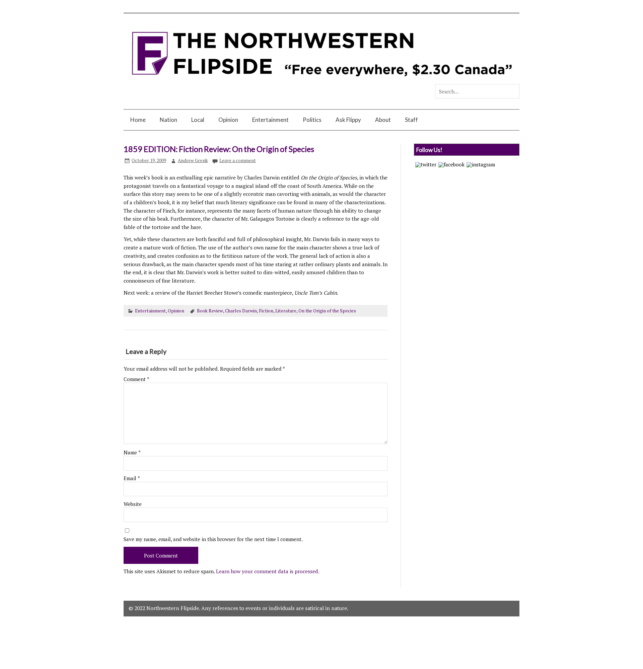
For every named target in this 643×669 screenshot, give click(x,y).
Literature (285, 311)
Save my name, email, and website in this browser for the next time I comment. (213, 539)
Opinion (228, 119)
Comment (136, 379)
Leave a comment (237, 160)
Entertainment (270, 119)
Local (197, 119)
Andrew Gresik (193, 160)
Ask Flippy (348, 119)
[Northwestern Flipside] (321, 81)
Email (132, 478)
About (383, 119)
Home (138, 119)
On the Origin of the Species (327, 311)
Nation (168, 119)
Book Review (210, 311)
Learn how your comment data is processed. (267, 571)
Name (132, 452)
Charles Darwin (241, 311)
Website (133, 504)
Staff (411, 119)
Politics (312, 119)
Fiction (266, 311)
